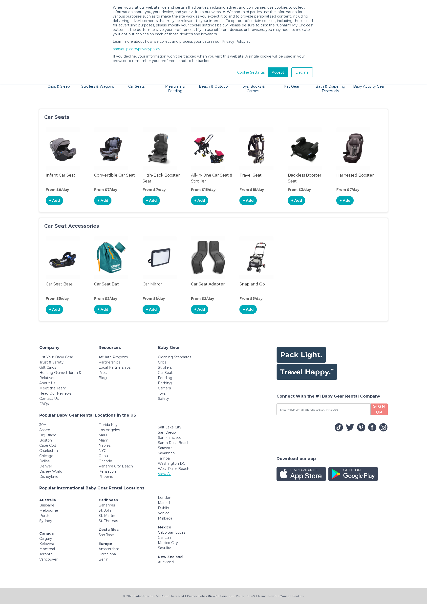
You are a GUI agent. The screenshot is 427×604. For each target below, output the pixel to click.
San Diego (167, 432)
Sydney (45, 521)
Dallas (44, 461)
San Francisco (169, 437)
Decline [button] (302, 72)
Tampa (164, 458)
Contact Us (49, 398)
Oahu (103, 456)
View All (164, 474)
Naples (104, 445)
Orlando (105, 461)
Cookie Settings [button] (251, 72)
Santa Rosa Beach (174, 443)
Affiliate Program (113, 357)
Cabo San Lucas (171, 532)
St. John (105, 510)
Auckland (166, 562)
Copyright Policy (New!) (237, 596)
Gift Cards (47, 367)
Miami (104, 440)
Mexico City (168, 543)
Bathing (165, 383)
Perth (44, 515)
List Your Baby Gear (56, 357)
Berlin (103, 559)
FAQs (44, 404)
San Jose (106, 535)
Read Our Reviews (55, 393)
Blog (103, 378)
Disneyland (48, 476)
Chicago (46, 456)
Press (103, 372)
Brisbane (46, 505)
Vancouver (48, 559)
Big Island (47, 435)
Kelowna (46, 544)
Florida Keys (109, 425)
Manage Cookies (292, 596)
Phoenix (106, 476)
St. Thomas (108, 521)
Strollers (165, 367)
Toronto (46, 554)
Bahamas (107, 505)
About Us (47, 383)
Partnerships (109, 362)
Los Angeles (109, 430)
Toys (162, 393)
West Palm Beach (173, 468)
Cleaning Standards (174, 357)
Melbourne (48, 510)
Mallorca (165, 518)
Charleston (48, 450)
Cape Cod (47, 445)
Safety (163, 398)
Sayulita (164, 548)
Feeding (165, 378)
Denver (45, 466)
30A (42, 425)
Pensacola (107, 471)
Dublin (163, 508)
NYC (102, 450)
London (164, 497)
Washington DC (171, 463)
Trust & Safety (51, 362)
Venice (164, 513)
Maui (103, 435)
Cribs (162, 362)
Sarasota (165, 448)
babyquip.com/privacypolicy (136, 49)
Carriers (164, 388)
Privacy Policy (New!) (202, 596)
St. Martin (107, 515)
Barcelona (107, 554)
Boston (45, 440)
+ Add (54, 200)
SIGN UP (379, 409)
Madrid (164, 503)
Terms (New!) (267, 596)
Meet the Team (52, 388)
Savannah (166, 453)
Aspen (44, 430)
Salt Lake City (169, 427)
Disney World (50, 471)
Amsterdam (109, 549)
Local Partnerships (114, 367)
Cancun (164, 537)
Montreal (47, 549)
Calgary (45, 538)
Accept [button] (278, 72)
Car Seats (166, 372)
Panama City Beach (116, 466)
